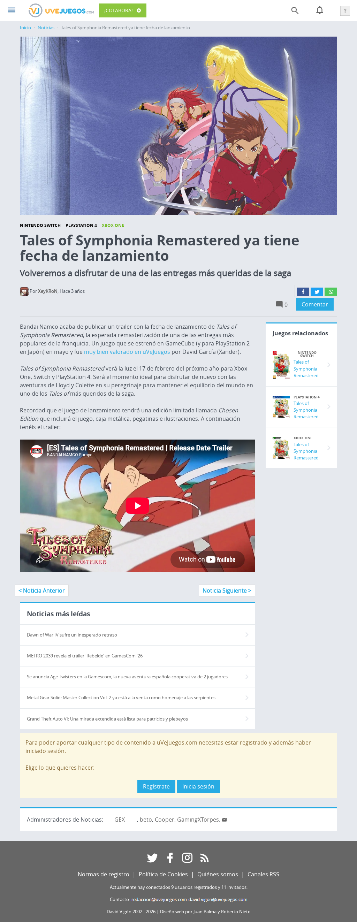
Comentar (315, 304)
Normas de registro (103, 874)
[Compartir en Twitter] (317, 292)
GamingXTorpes (198, 819)
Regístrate (156, 786)
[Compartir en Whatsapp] (331, 292)
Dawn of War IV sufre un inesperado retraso (72, 635)
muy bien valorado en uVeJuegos (127, 352)
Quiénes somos (217, 874)
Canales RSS (263, 874)
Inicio (25, 28)
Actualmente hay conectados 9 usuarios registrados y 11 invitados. (179, 887)
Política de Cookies (163, 874)
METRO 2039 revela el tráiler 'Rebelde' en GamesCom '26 (85, 656)
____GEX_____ (121, 819)
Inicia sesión (198, 786)
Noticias (46, 28)
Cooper (164, 819)
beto (146, 819)
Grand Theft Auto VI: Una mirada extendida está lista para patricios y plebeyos (107, 719)
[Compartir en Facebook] (303, 292)
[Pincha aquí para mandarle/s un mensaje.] (224, 819)
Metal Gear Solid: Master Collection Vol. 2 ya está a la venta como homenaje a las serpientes (121, 698)
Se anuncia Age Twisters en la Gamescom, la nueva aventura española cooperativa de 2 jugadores (127, 677)
